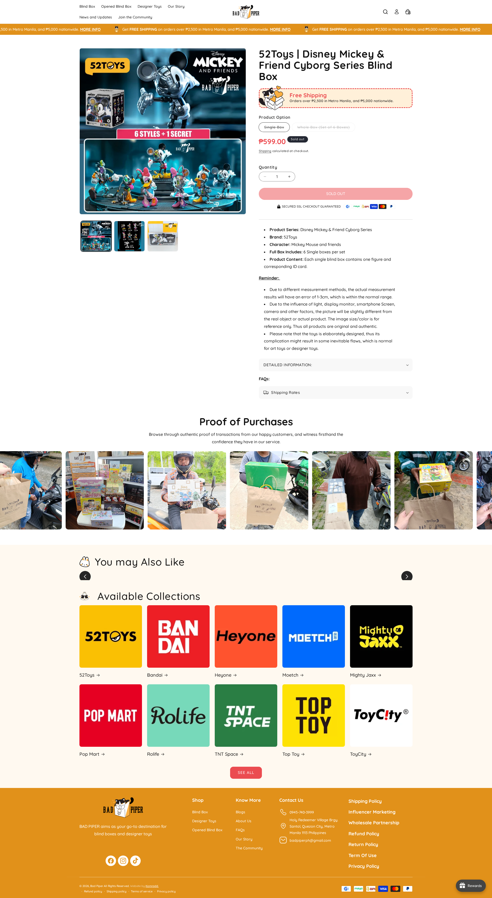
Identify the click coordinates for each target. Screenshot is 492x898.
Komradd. (152, 886)
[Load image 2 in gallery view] (129, 236)
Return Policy (363, 844)
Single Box (277, 128)
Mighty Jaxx (363, 675)
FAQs (240, 830)
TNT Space (226, 754)
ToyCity (358, 754)
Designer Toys (204, 821)
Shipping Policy (365, 801)
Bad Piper (96, 886)
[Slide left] (85, 576)
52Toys (87, 675)
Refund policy (93, 891)
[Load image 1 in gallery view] (96, 236)
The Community (249, 848)
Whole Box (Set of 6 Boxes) (326, 128)
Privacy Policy (363, 866)
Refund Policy (363, 834)
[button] (385, 11)
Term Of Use (362, 855)
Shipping (265, 151)
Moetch (290, 675)
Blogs (240, 812)
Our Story (244, 839)
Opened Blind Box (207, 830)
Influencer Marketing (371, 812)
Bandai (154, 675)
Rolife (153, 754)
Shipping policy (116, 891)
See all (246, 772)
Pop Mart (89, 754)
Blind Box (200, 812)
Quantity (268, 167)
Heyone (223, 675)
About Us (243, 821)
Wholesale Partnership (373, 823)
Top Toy (290, 754)
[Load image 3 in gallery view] (162, 236)
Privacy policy (166, 891)
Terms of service (141, 891)
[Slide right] (407, 576)
